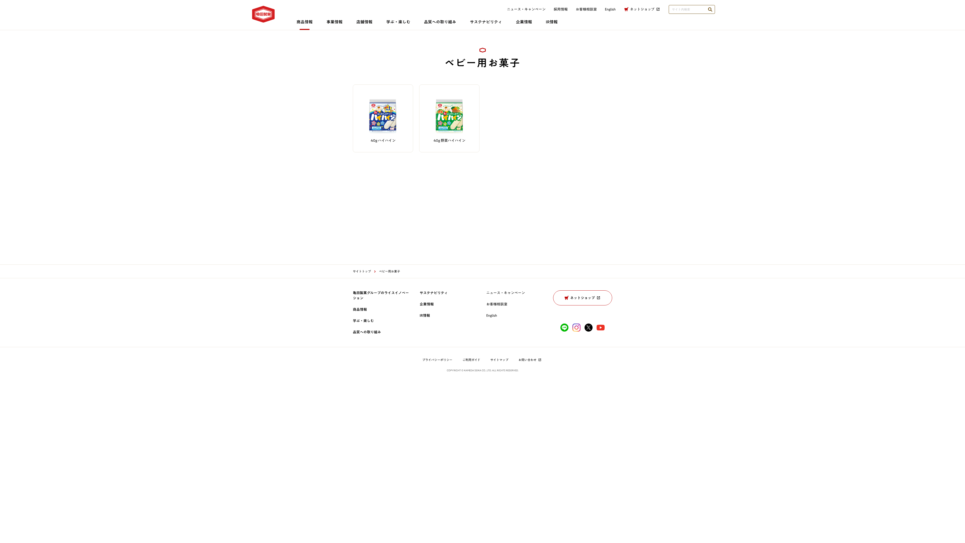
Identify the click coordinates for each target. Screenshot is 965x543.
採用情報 (561, 9)
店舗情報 (364, 22)
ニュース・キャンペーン (526, 9)
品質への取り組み (440, 22)
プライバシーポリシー (437, 359)
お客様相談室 (586, 9)
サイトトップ (362, 271)
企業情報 (524, 22)
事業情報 (334, 22)
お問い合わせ (527, 359)
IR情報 (552, 22)
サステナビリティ (486, 22)
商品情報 (305, 22)
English (491, 315)
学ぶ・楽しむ (398, 22)
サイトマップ (499, 359)
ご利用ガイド (471, 359)
